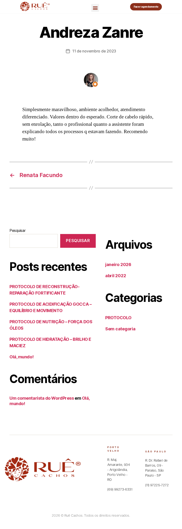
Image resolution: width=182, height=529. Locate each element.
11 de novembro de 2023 (94, 51)
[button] (95, 8)
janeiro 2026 (118, 264)
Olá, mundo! (21, 356)
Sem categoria (120, 328)
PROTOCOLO (118, 317)
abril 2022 (115, 275)
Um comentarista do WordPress (41, 398)
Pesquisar (17, 230)
